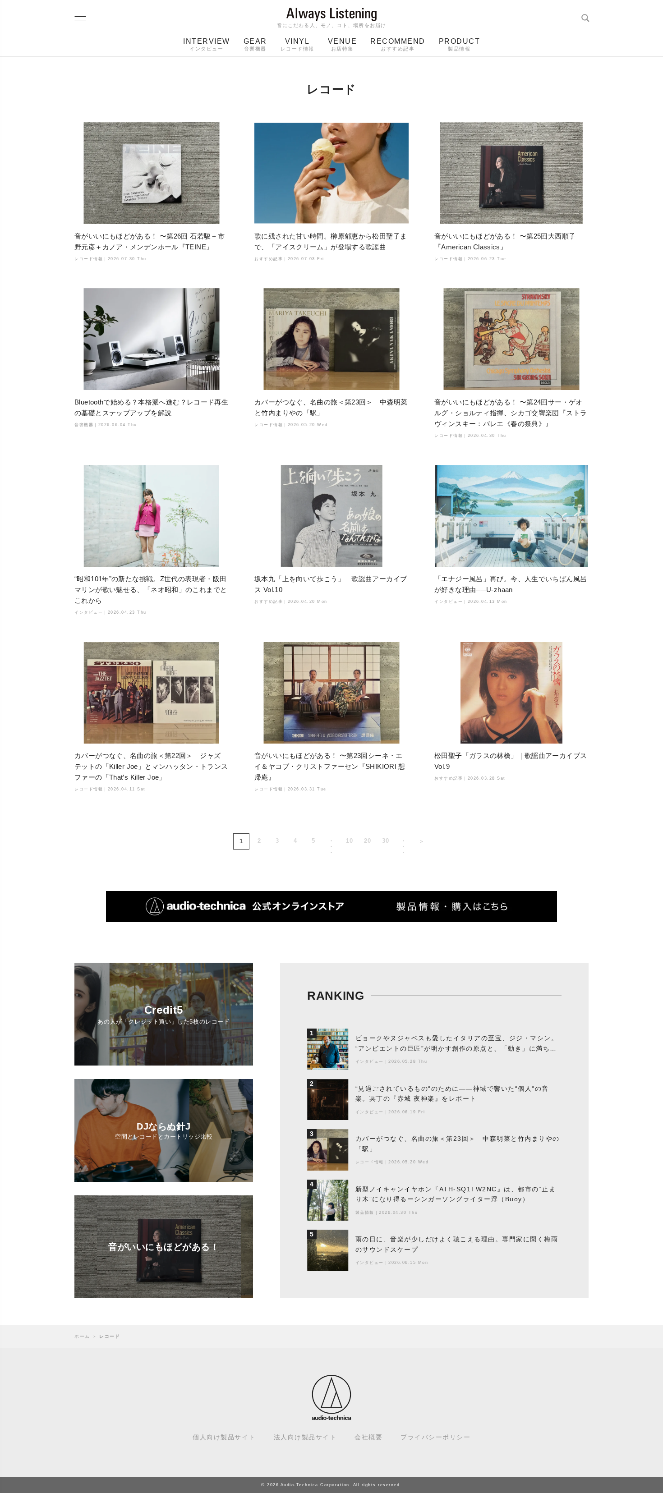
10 (350, 840)
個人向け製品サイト (224, 1437)
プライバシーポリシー (435, 1437)
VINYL (297, 44)
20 (368, 840)
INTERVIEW (206, 44)
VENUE (342, 44)
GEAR (255, 44)
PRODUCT (459, 44)
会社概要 (368, 1437)
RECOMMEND (397, 44)
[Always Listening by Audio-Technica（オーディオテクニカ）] (331, 1416)
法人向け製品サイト (305, 1437)
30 (386, 840)
